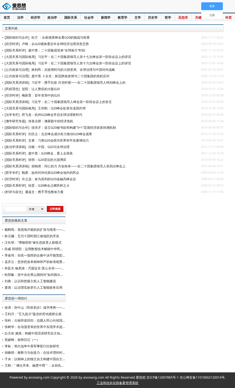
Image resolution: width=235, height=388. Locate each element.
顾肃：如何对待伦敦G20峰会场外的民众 (50, 172)
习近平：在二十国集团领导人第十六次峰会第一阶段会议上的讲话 (84, 63)
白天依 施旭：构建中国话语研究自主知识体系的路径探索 (45, 333)
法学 (20, 17)
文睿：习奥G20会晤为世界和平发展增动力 (58, 140)
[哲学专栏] (12, 172)
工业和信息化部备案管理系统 (117, 383)
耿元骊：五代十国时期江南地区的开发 (32, 236)
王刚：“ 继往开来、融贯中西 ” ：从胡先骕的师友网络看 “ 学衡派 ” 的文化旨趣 (60, 365)
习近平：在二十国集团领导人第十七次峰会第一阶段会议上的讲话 (84, 56)
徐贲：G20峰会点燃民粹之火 (49, 185)
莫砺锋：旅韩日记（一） (22, 339)
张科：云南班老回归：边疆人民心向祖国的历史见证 (41, 320)
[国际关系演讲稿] (17, 82)
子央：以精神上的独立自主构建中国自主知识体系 (40, 359)
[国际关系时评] (15, 50)
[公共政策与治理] (17, 69)
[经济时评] (12, 44)
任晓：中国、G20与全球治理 (49, 147)
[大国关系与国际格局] (20, 56)
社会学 (89, 17)
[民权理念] (12, 89)
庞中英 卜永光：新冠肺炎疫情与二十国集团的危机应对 (70, 76)
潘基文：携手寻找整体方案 (44, 192)
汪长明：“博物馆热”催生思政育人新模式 (33, 242)
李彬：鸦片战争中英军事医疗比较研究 (32, 346)
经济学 (35, 17)
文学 (137, 17)
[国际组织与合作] (17, 37)
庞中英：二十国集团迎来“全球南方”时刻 (56, 50)
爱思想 (15, 6)
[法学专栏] (12, 114)
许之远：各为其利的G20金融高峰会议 (49, 179)
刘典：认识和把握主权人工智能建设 (30, 281)
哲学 (168, 17)
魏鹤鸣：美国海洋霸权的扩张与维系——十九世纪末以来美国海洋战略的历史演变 (62, 229)
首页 (7, 17)
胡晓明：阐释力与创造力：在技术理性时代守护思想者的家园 (48, 352)
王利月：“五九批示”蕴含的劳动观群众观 (33, 314)
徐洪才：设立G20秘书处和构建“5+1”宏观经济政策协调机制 (73, 127)
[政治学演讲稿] (15, 147)
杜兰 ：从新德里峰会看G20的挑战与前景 (60, 37)
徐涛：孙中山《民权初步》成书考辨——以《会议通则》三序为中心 (53, 307)
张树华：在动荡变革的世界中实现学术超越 (35, 327)
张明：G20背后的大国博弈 (47, 159)
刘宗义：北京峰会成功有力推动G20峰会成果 (60, 134)
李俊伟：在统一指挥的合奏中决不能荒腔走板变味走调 (43, 255)
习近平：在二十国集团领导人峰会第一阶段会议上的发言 (71, 102)
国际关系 (70, 17)
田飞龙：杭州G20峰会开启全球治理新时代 (52, 114)
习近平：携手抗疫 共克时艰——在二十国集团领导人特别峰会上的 (78, 82)
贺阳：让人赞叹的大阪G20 (41, 89)
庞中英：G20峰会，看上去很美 (50, 153)
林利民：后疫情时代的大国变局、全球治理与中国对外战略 (73, 69)
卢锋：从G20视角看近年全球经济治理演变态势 (55, 44)
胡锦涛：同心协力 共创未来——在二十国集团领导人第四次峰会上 (78, 166)
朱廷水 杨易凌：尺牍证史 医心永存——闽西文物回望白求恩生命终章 (54, 268)
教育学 (122, 17)
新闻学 (106, 17)
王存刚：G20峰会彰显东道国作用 (62, 108)
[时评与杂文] (14, 192)
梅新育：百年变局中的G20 (41, 95)
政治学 (52, 17)
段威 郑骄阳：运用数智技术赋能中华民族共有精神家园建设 (47, 249)
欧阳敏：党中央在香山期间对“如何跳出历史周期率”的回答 (46, 274)
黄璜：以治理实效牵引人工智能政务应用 (33, 287)
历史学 (153, 17)
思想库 (183, 17)
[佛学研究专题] (15, 121)
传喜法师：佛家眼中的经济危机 (50, 121)
